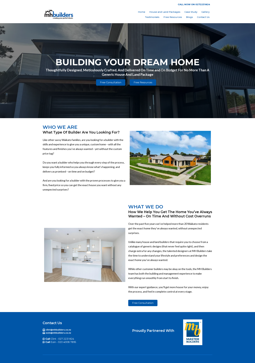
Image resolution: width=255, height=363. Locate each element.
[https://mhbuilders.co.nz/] (59, 14)
